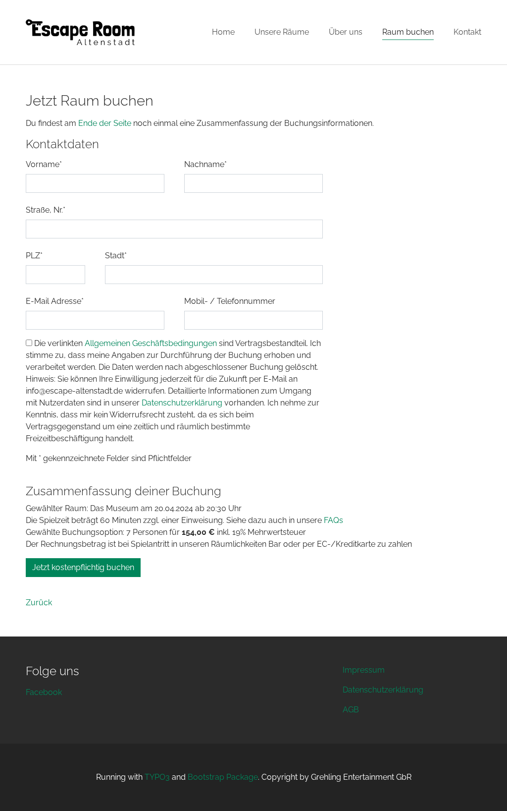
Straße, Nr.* (45, 210)
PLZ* (34, 255)
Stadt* (116, 255)
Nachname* (205, 164)
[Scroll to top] (485, 789)
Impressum (364, 670)
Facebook (44, 692)
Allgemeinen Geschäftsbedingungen (151, 343)
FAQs (333, 520)
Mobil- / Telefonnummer (229, 301)
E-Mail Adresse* (55, 301)
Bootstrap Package (223, 777)
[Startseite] (80, 32)
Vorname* (44, 164)
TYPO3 (157, 777)
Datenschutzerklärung (183, 402)
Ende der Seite (105, 123)
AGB (351, 709)
